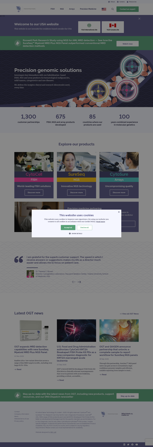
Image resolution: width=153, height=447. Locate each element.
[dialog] (76, 223)
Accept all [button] (68, 227)
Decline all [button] (84, 227)
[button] (76, 233)
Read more (100, 222)
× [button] (119, 212)
